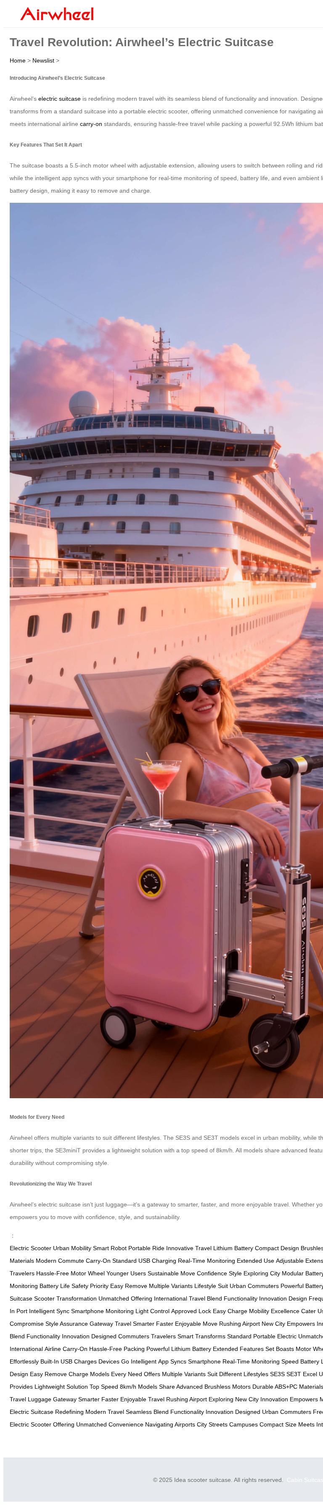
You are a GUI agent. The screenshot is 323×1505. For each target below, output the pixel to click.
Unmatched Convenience (109, 1424)
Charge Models (89, 1374)
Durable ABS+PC (274, 1386)
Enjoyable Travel (142, 1399)
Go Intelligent (138, 1361)
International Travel (179, 1298)
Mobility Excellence (274, 1311)
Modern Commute (60, 1260)
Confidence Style (219, 1273)
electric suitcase (59, 98)
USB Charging (157, 1260)
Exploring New (228, 1399)
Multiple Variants (171, 1286)
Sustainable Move (171, 1273)
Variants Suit (200, 1374)
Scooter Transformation (65, 1298)
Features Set (257, 1348)
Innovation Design (283, 1298)
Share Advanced (181, 1386)
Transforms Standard (223, 1336)
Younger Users (126, 1273)
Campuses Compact (256, 1424)
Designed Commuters (120, 1336)
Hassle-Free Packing (117, 1348)
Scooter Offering (52, 1424)
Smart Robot (110, 1248)
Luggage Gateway (52, 1399)
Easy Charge (230, 1311)
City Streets (212, 1424)
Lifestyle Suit (211, 1286)
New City (273, 1323)
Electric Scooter (30, 1248)
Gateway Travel (110, 1323)
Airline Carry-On (66, 1348)
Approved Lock (191, 1311)
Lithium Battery (233, 1248)
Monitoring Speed (275, 1361)
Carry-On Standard (111, 1260)
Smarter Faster (153, 1323)
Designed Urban (256, 1411)
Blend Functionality (232, 1298)
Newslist (43, 60)
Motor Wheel (88, 1273)
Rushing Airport (239, 1323)
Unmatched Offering (125, 1298)
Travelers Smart (172, 1336)
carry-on (91, 123)
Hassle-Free (52, 1273)
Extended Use (255, 1260)
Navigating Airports (170, 1424)
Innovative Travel (189, 1248)
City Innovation (268, 1399)
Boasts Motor (293, 1348)
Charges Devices (96, 1361)
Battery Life (55, 1286)
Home (18, 60)
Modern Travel (104, 1411)
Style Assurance (66, 1323)
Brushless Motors (227, 1386)
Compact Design (277, 1248)
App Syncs (172, 1361)
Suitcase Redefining (57, 1411)
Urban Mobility (72, 1248)
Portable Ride (146, 1248)
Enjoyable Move (196, 1323)
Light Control (152, 1311)
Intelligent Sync (49, 1311)
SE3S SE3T (285, 1374)
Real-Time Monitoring (206, 1260)
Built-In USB (56, 1361)
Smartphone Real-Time (219, 1361)
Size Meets (300, 1424)
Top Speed (104, 1386)
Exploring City (262, 1273)
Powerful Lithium (168, 1348)
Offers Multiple (163, 1374)
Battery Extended (215, 1348)
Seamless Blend (147, 1411)
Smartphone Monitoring (102, 1311)
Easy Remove (128, 1286)
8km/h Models (138, 1386)
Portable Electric (275, 1336)
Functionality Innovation (58, 1336)
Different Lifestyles (243, 1374)
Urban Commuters (254, 1286)
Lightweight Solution (61, 1386)
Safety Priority (90, 1286)
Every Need (126, 1374)
